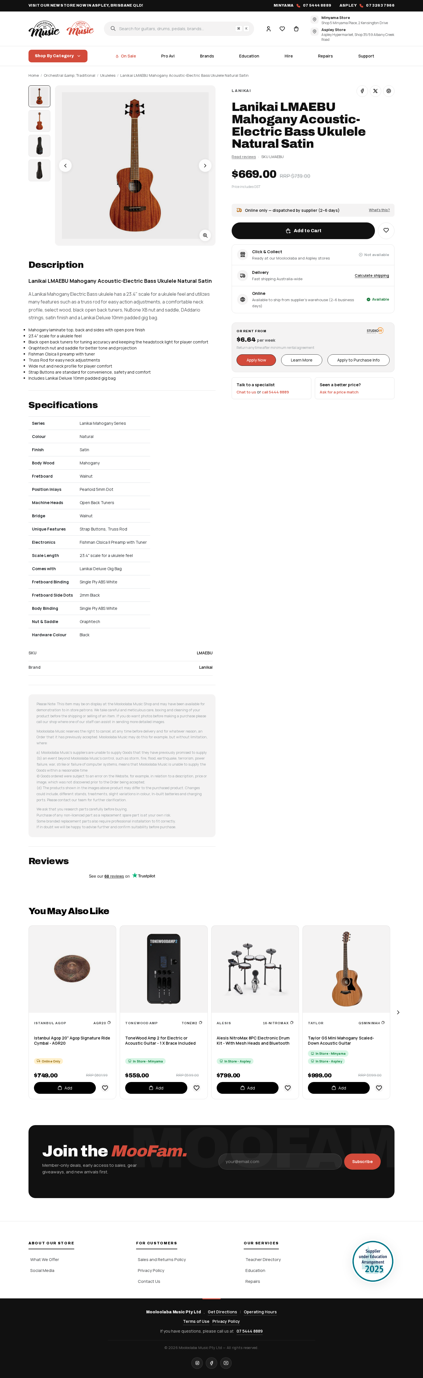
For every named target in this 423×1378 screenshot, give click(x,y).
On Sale (128, 56)
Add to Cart (308, 230)
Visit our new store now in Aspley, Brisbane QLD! (85, 5)
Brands (207, 56)
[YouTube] (226, 1363)
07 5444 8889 (250, 1331)
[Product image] (39, 121)
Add (68, 1088)
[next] (398, 1012)
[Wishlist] (282, 28)
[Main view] (39, 96)
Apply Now (256, 360)
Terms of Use (196, 1321)
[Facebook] (211, 1363)
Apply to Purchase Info (358, 360)
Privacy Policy (151, 1270)
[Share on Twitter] (375, 91)
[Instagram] (197, 1363)
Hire (289, 56)
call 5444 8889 (275, 392)
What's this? (379, 209)
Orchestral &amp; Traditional (69, 75)
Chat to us (246, 392)
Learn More (302, 360)
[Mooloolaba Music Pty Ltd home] (62, 28)
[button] (386, 230)
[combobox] (179, 28)
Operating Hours (260, 1311)
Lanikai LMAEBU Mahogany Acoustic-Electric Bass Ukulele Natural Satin (184, 75)
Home (33, 75)
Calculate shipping (372, 275)
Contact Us (149, 1281)
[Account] (268, 28)
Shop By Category (54, 56)
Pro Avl (168, 56)
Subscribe (362, 1161)
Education (249, 56)
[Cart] (296, 28)
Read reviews (244, 156)
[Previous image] (65, 165)
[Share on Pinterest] (389, 91)
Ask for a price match (339, 392)
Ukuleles (107, 75)
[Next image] (205, 165)
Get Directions (222, 1311)
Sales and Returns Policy (162, 1259)
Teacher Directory (263, 1259)
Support (366, 56)
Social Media (42, 1270)
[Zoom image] (205, 235)
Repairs (325, 56)
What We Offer (44, 1259)
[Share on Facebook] (362, 91)
